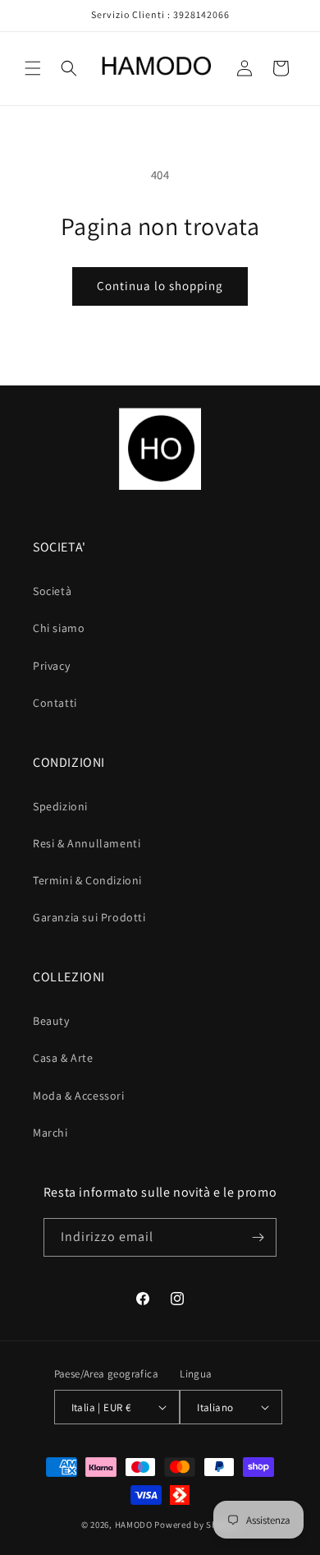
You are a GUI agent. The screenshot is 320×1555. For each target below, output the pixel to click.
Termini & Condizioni (87, 880)
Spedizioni (60, 806)
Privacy (51, 665)
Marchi (50, 1132)
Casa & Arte (63, 1057)
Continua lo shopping (160, 285)
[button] (33, 68)
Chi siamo (59, 628)
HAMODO (134, 1524)
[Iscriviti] (258, 1237)
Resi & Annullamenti (86, 843)
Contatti (55, 702)
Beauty (51, 1020)
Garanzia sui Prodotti (89, 917)
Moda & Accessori (79, 1095)
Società (52, 591)
